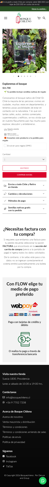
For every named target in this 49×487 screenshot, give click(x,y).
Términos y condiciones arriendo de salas (24, 431)
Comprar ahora (24, 175)
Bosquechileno (27, 475)
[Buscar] (43, 18)
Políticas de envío (12, 436)
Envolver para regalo (19, 145)
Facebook (11, 456)
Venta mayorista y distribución (19, 421)
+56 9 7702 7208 (16, 402)
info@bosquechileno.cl (18, 397)
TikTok (9, 466)
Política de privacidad (14, 441)
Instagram (11, 461)
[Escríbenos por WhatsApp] (42, 480)
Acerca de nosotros (13, 416)
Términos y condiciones (15, 426)
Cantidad (6, 154)
